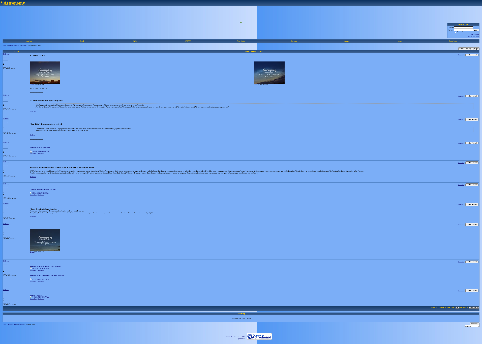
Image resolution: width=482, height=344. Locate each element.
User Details (241, 41)
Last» (449, 307)
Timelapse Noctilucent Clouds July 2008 (42, 189)
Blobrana (6, 54)
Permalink (461, 55)
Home (4, 45)
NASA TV (188, 41)
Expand (32, 84)
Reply (476, 49)
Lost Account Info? (473, 36)
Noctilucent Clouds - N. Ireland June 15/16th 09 (45, 266)
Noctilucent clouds (36, 295)
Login (476, 30)
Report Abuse (241, 338)
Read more (33, 111)
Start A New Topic (465, 49)
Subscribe (474, 324)
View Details (41, 153)
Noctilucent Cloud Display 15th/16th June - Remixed (47, 275)
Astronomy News (13, 45)
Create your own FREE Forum (235, 336)
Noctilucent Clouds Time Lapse (40, 147)
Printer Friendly (471, 55)
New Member (475, 34)
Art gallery (24, 45)
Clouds (477, 309)
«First (433, 307)
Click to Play (33, 153)
